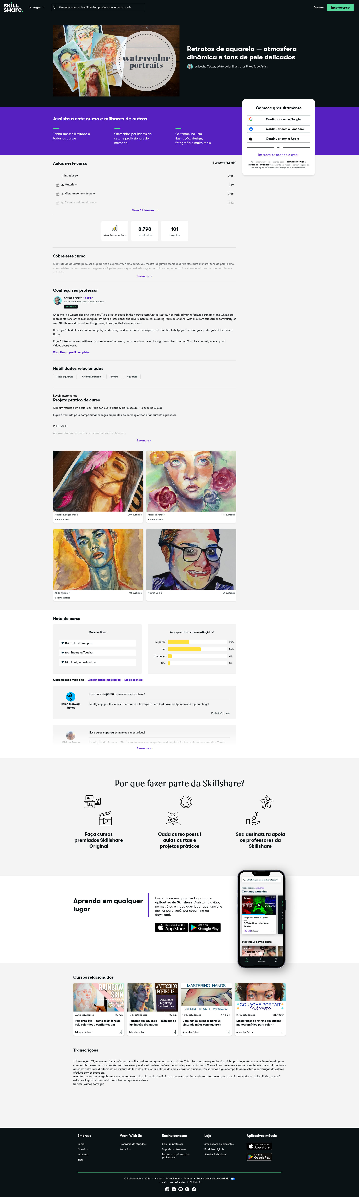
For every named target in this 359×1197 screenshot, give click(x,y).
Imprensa (83, 1154)
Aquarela (132, 376)
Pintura (114, 376)
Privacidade (173, 1178)
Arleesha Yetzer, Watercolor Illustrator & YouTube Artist (231, 66)
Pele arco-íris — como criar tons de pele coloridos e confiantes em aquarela (97, 1024)
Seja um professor (172, 1144)
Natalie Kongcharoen (66, 514)
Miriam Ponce (71, 742)
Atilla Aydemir (62, 593)
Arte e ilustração (91, 376)
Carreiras (83, 1149)
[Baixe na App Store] (170, 928)
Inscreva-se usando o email (278, 155)
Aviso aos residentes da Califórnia (181, 1182)
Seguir (89, 297)
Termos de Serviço (295, 162)
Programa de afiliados (132, 1144)
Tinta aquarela (64, 376)
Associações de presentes (219, 1144)
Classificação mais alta (68, 680)
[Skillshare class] (98, 997)
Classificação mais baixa (104, 680)
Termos (188, 1178)
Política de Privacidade (259, 165)
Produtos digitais (214, 1149)
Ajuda (158, 1178)
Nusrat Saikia (155, 593)
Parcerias (125, 1149)
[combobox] (98, 7)
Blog (80, 1159)
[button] (44, 6)
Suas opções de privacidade (213, 1178)
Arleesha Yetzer (78, 297)
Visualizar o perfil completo (71, 352)
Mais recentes (133, 680)
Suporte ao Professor (174, 1149)
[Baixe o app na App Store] (264, 1147)
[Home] (13, 7)
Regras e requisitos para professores (176, 1156)
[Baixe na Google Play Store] (205, 928)
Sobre (81, 1144)
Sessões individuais (215, 1154)
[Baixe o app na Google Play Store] (264, 1157)
